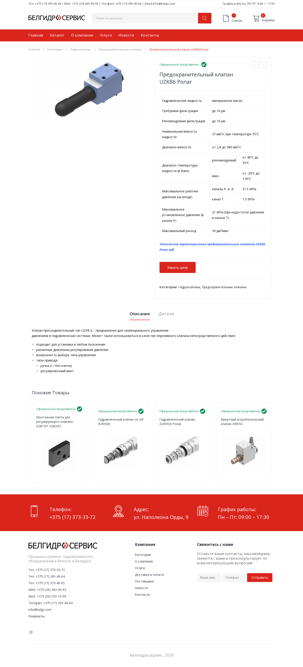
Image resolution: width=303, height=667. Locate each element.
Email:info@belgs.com (160, 4)
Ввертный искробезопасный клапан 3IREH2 (242, 421)
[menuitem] (35, 35)
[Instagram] (31, 632)
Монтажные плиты (73, 432)
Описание (140, 313)
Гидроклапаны (80, 49)
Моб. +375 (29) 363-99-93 (81, 4)
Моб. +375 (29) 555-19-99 (47, 596)
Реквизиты (36, 616)
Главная (34, 49)
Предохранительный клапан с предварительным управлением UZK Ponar (255, 65)
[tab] (140, 315)
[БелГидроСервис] (56, 18)
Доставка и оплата (149, 574)
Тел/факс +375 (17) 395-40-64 (121, 4)
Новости (141, 588)
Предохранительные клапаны (120, 49)
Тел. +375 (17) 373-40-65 (46, 583)
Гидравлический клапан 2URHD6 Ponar (177, 421)
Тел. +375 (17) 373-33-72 (46, 570)
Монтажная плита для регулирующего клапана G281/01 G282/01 (54, 421)
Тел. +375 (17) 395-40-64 (44, 4)
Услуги (140, 568)
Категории (55, 49)
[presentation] (31, 442)
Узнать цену (177, 267)
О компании (144, 561)
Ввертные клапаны (135, 430)
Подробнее (80, 475)
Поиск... (204, 18)
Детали (166, 313)
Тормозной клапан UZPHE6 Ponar (263, 65)
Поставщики (144, 581)
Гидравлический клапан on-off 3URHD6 (120, 421)
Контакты (142, 594)
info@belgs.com (39, 609)
